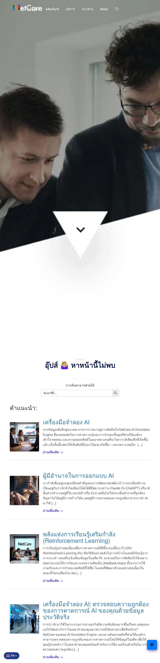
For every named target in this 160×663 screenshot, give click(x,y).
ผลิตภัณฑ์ (52, 9)
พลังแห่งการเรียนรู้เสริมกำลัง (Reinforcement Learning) (79, 537)
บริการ (70, 9)
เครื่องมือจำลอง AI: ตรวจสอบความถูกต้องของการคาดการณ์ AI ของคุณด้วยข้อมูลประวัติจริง (96, 610)
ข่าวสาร (87, 9)
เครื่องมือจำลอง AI (66, 422)
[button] (117, 9)
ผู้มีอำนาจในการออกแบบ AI (78, 475)
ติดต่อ (104, 9)
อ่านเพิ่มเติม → (53, 452)
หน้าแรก (33, 9)
